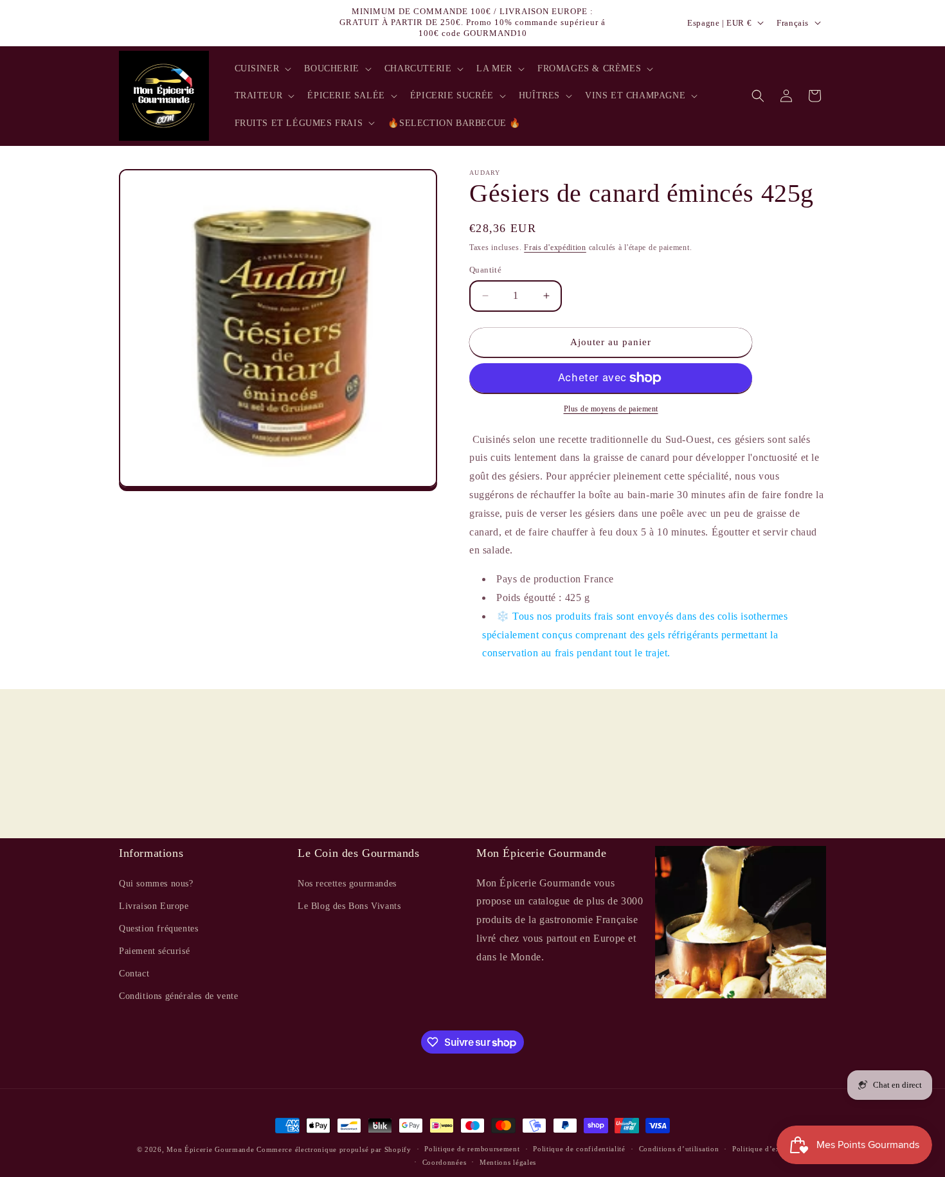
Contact (134, 973)
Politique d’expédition (770, 1149)
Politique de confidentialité (579, 1149)
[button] (262, 68)
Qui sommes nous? (156, 883)
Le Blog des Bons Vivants (349, 905)
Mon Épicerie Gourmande (210, 1149)
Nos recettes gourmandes (347, 883)
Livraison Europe (154, 905)
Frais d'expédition (555, 247)
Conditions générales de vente (178, 996)
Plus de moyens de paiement (611, 408)
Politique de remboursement (471, 1149)
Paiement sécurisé (154, 951)
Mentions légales (508, 1162)
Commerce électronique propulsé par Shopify (333, 1149)
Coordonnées (444, 1162)
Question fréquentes (158, 928)
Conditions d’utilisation (679, 1149)
